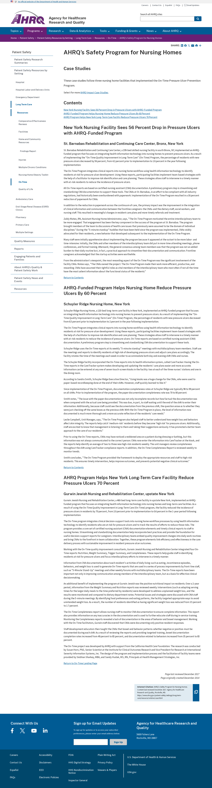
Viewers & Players (107, 770)
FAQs (178, 5)
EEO (41, 770)
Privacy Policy (105, 762)
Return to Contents (74, 277)
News (150, 30)
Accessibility (45, 755)
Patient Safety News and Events (28, 279)
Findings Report (28, 151)
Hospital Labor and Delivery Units (33, 89)
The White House (136, 764)
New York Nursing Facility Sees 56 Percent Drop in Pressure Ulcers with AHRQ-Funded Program (113, 109)
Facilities (23, 131)
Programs (33, 30)
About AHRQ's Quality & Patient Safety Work (28, 269)
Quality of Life (26, 189)
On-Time (112, 37)
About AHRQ (171, 30)
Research (55, 30)
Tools (103, 30)
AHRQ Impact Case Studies (94, 92)
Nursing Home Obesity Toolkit (33, 174)
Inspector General (77, 780)
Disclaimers (45, 762)
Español (168, 5)
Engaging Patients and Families (27, 258)
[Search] (197, 18)
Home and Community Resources (30, 141)
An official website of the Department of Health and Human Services (47, 1)
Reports (19, 248)
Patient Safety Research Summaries (28, 61)
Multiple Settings (24, 232)
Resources (100, 37)
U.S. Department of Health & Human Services (151, 757)
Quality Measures (24, 241)
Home (14, 37)
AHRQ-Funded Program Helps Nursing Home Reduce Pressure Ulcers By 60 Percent (107, 113)
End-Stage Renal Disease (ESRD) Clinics (32, 208)
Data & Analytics (80, 30)
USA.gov (131, 772)
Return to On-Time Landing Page (80, 663)
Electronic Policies (49, 777)
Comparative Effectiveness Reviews (32, 122)
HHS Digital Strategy (79, 762)
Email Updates (193, 5)
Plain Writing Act (107, 755)
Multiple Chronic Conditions (32, 167)
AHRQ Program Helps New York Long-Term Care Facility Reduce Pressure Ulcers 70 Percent (110, 117)
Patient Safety (27, 37)
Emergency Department (28, 97)
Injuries (22, 159)
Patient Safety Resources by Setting (55, 37)
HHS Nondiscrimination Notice (81, 771)
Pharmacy (21, 217)
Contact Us (157, 5)
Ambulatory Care (24, 199)
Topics (14, 30)
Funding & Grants (127, 30)
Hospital (20, 82)
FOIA (71, 755)
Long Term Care (83, 37)
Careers (144, 5)
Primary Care (22, 224)
